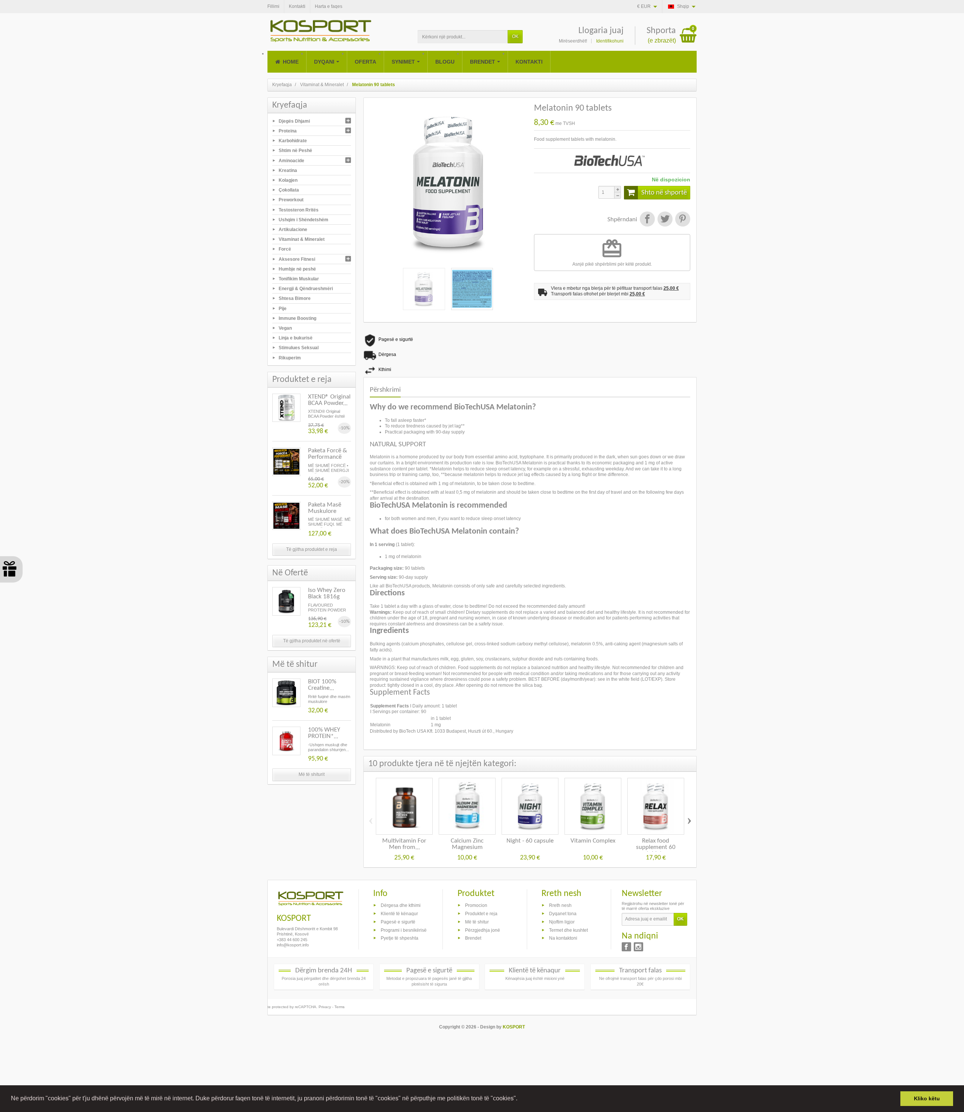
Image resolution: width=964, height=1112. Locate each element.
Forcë (285, 249)
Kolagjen (288, 180)
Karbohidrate (293, 140)
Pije (283, 308)
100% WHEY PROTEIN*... (324, 733)
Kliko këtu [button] (927, 1098)
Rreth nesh (560, 905)
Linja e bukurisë (296, 338)
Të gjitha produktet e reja (311, 549)
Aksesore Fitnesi (297, 259)
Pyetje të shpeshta (399, 938)
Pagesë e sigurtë (398, 921)
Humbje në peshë (297, 268)
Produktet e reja (481, 913)
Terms (339, 1007)
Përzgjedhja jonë (482, 929)
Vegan (285, 328)
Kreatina (288, 170)
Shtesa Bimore (295, 298)
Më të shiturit (312, 774)
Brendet (473, 938)
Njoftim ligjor (562, 921)
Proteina (288, 131)
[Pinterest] (682, 219)
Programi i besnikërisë (404, 929)
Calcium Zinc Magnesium (467, 844)
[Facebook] (626, 946)
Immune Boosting (297, 318)
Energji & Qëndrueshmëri (306, 288)
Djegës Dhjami (294, 120)
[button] (520, 1099)
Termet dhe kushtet (568, 929)
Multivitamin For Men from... (404, 844)
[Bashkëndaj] (647, 219)
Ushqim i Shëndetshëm (303, 219)
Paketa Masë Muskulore (324, 508)
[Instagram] (638, 946)
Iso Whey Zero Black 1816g (326, 593)
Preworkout (291, 199)
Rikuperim (290, 357)
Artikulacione (293, 229)
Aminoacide (291, 160)
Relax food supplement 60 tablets (656, 847)
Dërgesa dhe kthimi (401, 905)
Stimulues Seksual (299, 347)
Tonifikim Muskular (299, 278)
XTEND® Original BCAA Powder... (329, 400)
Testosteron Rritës (299, 209)
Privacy (325, 1007)
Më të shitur (477, 921)
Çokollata (289, 190)
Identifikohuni (610, 41)
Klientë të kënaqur (399, 913)
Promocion (476, 905)
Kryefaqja (289, 105)
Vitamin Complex (592, 841)
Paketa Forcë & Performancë (327, 453)
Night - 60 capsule (530, 841)
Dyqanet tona (563, 913)
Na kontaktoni (563, 938)
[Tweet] (665, 219)
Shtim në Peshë (295, 150)
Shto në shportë (664, 192)
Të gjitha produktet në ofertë (311, 640)
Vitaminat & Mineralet (302, 239)
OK (515, 36)
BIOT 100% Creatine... (322, 684)
